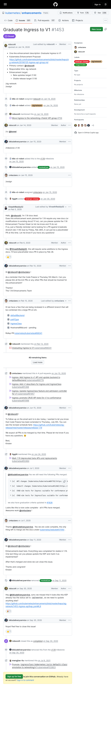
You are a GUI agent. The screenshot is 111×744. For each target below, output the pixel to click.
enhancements (31, 13)
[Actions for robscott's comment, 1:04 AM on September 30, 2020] (69, 588)
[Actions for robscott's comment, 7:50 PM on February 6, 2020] (69, 243)
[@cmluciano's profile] (6, 175)
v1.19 (53, 650)
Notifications (67, 13)
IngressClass (16, 323)
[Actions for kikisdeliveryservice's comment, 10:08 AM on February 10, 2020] (69, 266)
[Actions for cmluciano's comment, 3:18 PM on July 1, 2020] (69, 520)
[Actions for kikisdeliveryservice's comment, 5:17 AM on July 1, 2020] (69, 468)
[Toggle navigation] (5, 4)
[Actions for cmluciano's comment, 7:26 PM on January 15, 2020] (69, 175)
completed (38, 641)
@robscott (29, 65)
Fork (84, 13)
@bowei (13, 131)
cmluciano (13, 175)
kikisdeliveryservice (17, 141)
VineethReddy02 (15, 207)
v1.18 (42, 158)
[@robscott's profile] (5, 45)
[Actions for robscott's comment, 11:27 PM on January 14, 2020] (69, 125)
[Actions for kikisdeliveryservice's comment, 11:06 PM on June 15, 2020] (69, 408)
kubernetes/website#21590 (52, 529)
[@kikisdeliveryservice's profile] (6, 141)
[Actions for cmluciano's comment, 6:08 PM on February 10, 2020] (69, 301)
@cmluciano (24, 272)
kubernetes (12, 13)
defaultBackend (17, 315)
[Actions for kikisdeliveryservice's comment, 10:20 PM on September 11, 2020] (69, 540)
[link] (16, 98)
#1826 (50, 502)
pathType (14, 319)
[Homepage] (55, 4)
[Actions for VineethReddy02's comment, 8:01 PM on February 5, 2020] (69, 207)
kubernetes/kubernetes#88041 (28, 333)
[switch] (9, 257)
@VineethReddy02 (18, 249)
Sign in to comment (25, 680)
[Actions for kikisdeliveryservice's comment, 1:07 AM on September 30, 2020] (69, 620)
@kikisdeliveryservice (18, 474)
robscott (12, 44)
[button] (64, 481)
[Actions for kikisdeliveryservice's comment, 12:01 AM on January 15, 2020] (69, 142)
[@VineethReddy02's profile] (5, 208)
